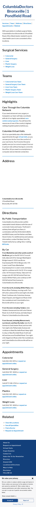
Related (17, 26)
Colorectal (9, 56)
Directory (6, 459)
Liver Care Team (11, 87)
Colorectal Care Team (13, 82)
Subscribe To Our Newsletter (13, 456)
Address (19, 23)
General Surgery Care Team (15, 84)
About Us (6, 442)
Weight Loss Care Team (14, 92)
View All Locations (12, 423)
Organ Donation (8, 451)
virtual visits (22, 137)
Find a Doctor (10, 428)
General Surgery (11, 59)
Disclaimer (7, 470)
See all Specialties (11, 425)
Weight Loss (9, 67)
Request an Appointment (14, 431)
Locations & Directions (11, 465)
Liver (7, 61)
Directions (27, 23)
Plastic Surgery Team (13, 90)
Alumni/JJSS (7, 462)
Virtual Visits (8, 448)
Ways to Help (8, 467)
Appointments (7, 26)
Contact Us (7, 453)
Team (12, 23)
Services (5, 23)
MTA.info (5, 244)
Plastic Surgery (11, 64)
